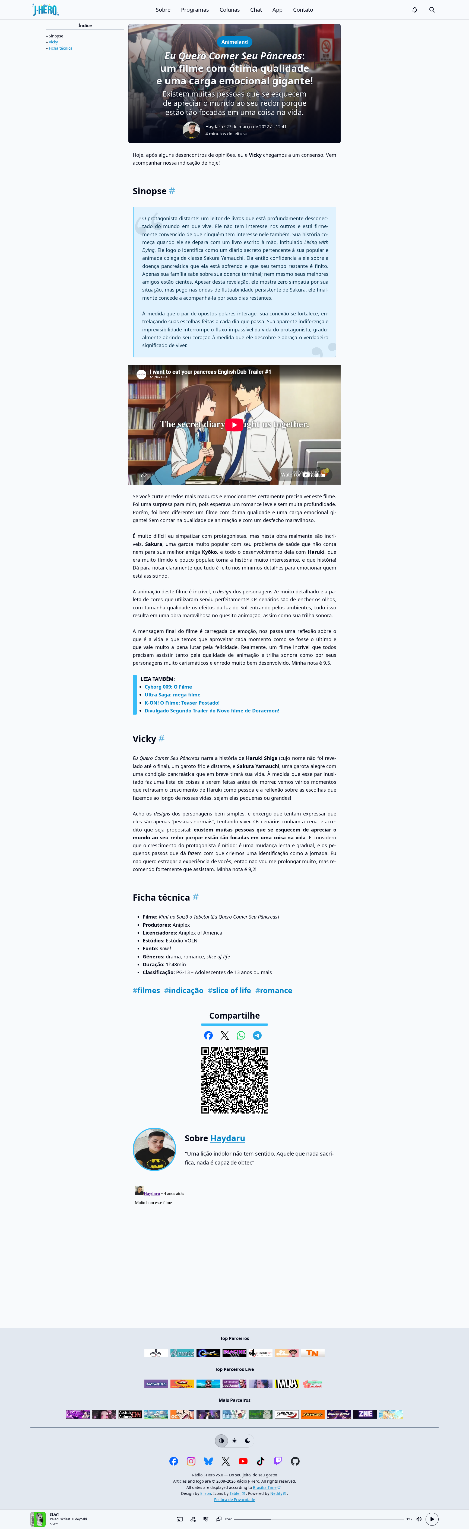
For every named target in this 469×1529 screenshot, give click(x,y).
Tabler (235, 1493)
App (277, 9)
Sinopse (56, 36)
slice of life (229, 990)
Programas (195, 9)
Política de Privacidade (234, 1499)
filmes (146, 990)
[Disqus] (234, 1252)
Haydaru (214, 127)
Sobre (163, 9)
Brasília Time (265, 1487)
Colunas (230, 9)
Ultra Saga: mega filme (173, 694)
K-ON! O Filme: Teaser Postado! (182, 702)
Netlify (276, 1493)
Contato (303, 9)
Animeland (234, 41)
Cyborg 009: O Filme (168, 686)
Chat (256, 9)
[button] (414, 9)
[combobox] (192, 1519)
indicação (184, 990)
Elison (205, 1493)
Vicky (53, 41)
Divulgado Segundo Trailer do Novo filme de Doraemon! (212, 710)
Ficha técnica (60, 48)
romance (273, 990)
